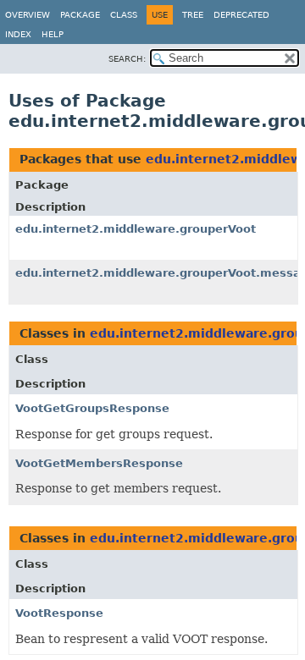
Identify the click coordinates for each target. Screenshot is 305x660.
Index (18, 34)
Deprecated (241, 14)
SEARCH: (127, 58)
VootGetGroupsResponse (92, 408)
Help (53, 34)
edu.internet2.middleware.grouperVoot (135, 229)
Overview (27, 14)
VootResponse (59, 613)
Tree (192, 14)
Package (80, 14)
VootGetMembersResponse (99, 463)
